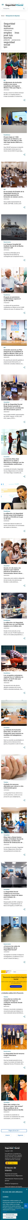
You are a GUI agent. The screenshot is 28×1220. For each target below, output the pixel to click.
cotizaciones (8, 30)
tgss (5, 47)
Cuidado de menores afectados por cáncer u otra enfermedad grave (13, 786)
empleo (8, 32)
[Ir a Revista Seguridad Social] (16, 4)
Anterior (7, 1135)
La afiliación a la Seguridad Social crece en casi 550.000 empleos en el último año (14, 624)
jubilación (7, 40)
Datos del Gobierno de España (13, 1186)
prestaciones (16, 40)
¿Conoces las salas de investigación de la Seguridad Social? (12, 948)
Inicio (2, 15)
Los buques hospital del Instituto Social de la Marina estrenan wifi (13, 246)
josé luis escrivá (8, 36)
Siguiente (20, 1135)
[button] (24, 100)
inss (17, 32)
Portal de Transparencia (11, 1183)
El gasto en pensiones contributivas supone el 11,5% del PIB (12, 298)
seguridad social (9, 43)
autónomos (8, 28)
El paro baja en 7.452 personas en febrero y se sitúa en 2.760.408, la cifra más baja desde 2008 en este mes (14, 140)
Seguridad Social (9, 24)
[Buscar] (24, 9)
